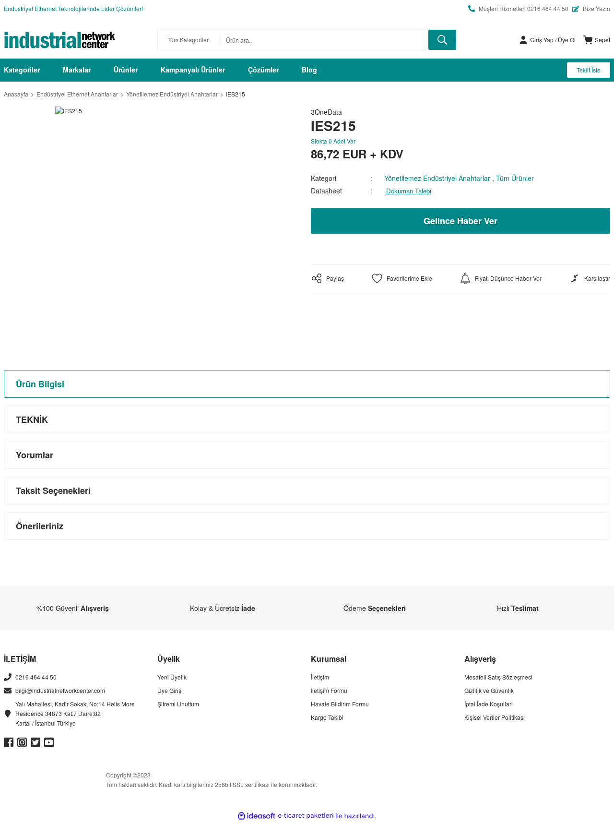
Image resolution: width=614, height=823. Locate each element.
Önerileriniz (39, 526)
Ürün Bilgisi (40, 384)
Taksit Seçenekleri (53, 490)
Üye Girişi (170, 690)
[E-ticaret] (306, 815)
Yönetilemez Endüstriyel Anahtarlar (437, 178)
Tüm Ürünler (515, 178)
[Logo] (60, 40)
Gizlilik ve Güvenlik (489, 690)
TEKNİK (32, 419)
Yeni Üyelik (172, 677)
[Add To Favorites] (401, 278)
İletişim (320, 677)
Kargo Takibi (327, 717)
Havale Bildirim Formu (340, 704)
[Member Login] (523, 40)
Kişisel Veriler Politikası (494, 717)
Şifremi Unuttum (178, 704)
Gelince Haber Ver (460, 221)
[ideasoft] (256, 816)
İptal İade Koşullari (488, 704)
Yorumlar (34, 455)
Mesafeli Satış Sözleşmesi (498, 677)
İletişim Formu (329, 690)
